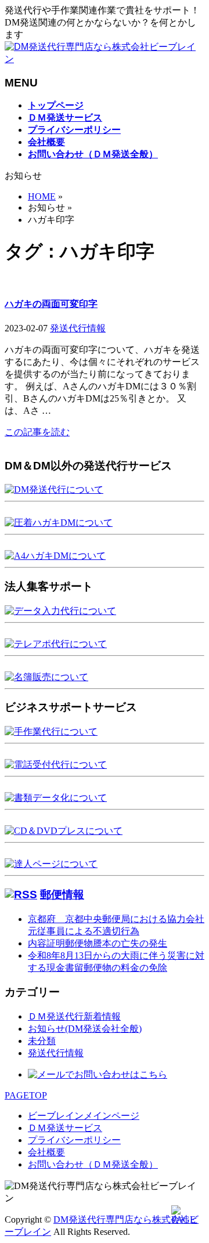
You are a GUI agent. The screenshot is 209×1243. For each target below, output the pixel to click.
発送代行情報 (78, 328)
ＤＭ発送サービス (65, 1128)
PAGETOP (26, 1095)
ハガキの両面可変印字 (51, 304)
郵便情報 (62, 894)
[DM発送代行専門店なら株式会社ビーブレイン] (104, 59)
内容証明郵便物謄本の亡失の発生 (97, 943)
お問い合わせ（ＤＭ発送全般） (93, 1164)
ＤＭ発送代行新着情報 (74, 1016)
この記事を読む (37, 432)
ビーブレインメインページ (83, 1116)
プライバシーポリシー (74, 1140)
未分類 (42, 1041)
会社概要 (46, 1152)
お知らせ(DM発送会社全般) (85, 1029)
